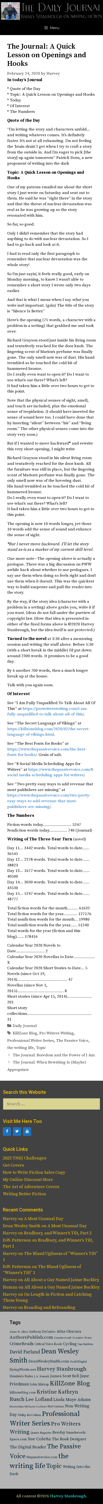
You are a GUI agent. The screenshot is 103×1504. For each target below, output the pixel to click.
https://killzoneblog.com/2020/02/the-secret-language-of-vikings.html (48, 731)
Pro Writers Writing (56, 1033)
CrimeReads (22, 1344)
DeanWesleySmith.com (49, 1361)
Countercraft (62, 1338)
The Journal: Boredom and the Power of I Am (54, 1055)
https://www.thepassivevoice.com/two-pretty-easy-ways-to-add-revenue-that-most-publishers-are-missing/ (49, 801)
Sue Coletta (39, 1439)
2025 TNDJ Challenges (24, 1158)
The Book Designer (69, 1439)
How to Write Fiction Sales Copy (34, 1172)
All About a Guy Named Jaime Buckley (61, 1280)
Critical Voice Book (48, 1344)
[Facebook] (7, 1131)
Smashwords (76, 1433)
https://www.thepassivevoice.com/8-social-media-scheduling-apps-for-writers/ (50, 772)
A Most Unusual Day (43, 1218)
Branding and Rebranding (49, 1307)
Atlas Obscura (69, 1331)
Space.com (18, 1439)
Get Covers (13, 1165)
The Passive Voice (72, 1040)
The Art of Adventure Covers (31, 1187)
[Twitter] (17, 1131)
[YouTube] (27, 1131)
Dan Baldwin (85, 1344)
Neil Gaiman (55, 1406)
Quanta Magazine (41, 1433)
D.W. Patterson (17, 1240)
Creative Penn (82, 1338)
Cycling (70, 1344)
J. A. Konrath (41, 1376)
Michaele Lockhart (35, 1406)
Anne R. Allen (19, 1332)
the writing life (20, 1047)
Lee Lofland (38, 1399)
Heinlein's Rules (21, 1376)
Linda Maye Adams (72, 1399)
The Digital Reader (28, 1447)
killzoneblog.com (23, 1393)
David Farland (25, 1352)
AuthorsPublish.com (31, 1337)
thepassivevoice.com (42, 1457)
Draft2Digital (78, 1361)
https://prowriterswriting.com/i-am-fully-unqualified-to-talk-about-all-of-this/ (47, 711)
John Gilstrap (39, 1385)
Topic (41, 1047)
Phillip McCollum (29, 1415)
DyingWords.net (23, 1369)
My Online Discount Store (28, 1179)
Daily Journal (25, 1025)
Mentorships (17, 1406)
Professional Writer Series (30, 1040)
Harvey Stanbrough (61, 1369)
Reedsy (58, 1432)
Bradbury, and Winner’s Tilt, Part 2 (58, 1233)
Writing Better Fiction (24, 1194)
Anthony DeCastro (42, 1332)
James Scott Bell (64, 1376)
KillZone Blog (25, 1033)
